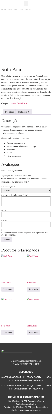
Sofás (10, 9)
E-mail (5, 220)
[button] (26, 3)
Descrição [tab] (9, 111)
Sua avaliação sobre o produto (14, 195)
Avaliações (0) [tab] (24, 111)
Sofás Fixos (18, 9)
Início (3, 9)
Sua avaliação (8, 186)
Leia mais (7, 289)
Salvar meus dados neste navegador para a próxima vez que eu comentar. (24, 234)
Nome (4, 210)
